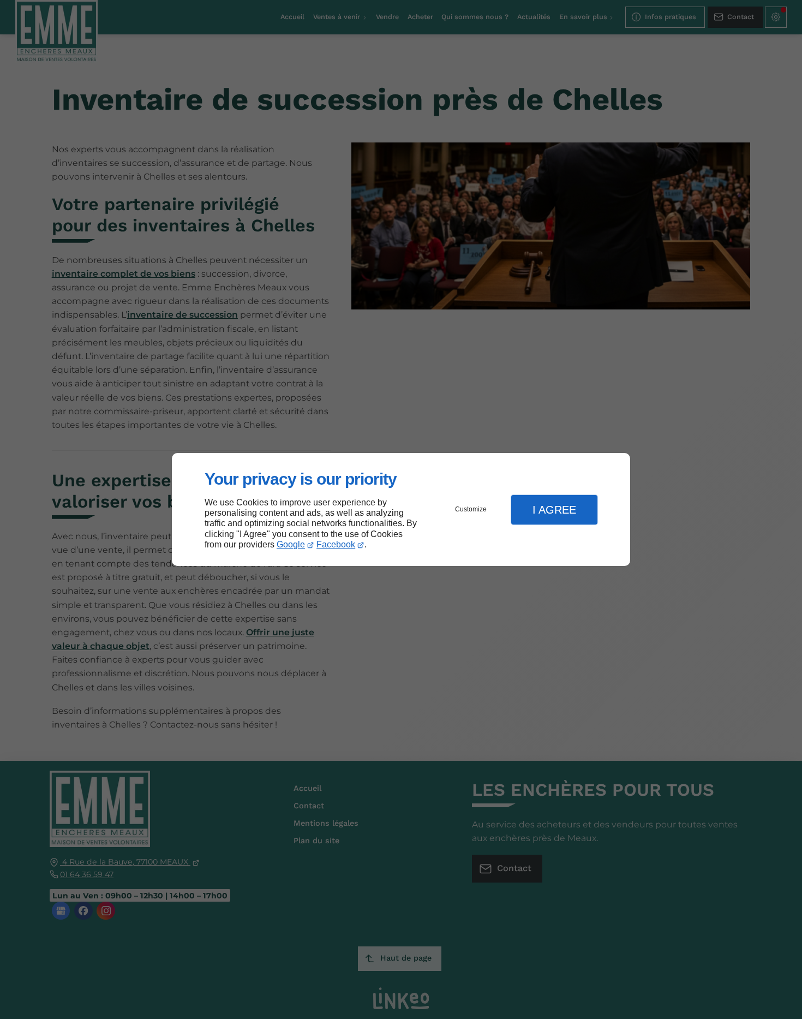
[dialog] (401, 509)
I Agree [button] (554, 510)
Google (291, 544)
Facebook (335, 544)
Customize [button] (471, 509)
